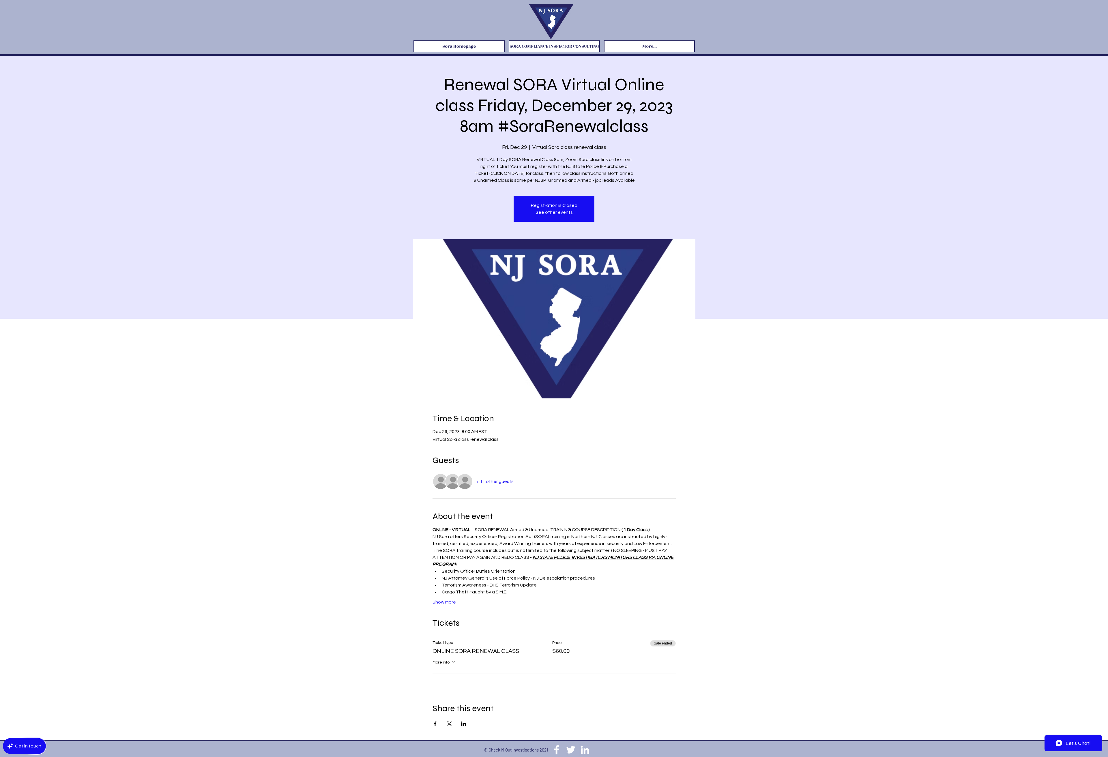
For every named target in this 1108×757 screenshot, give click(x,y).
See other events (554, 212)
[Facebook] (557, 750)
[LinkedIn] (585, 750)
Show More (444, 602)
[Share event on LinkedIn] (463, 724)
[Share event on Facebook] (435, 724)
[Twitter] (571, 750)
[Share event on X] (449, 724)
